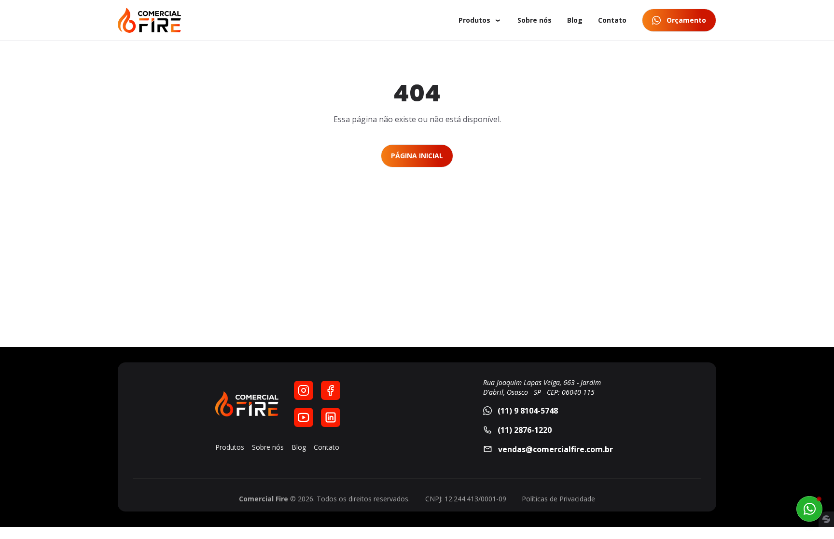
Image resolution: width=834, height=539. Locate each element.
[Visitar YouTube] (303, 417)
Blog (575, 20)
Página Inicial (417, 155)
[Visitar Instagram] (303, 390)
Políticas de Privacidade (558, 498)
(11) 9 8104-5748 (528, 410)
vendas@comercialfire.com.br (555, 449)
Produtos (474, 20)
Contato (612, 20)
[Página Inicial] (149, 20)
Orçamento (686, 20)
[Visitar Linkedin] (330, 417)
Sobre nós (534, 20)
